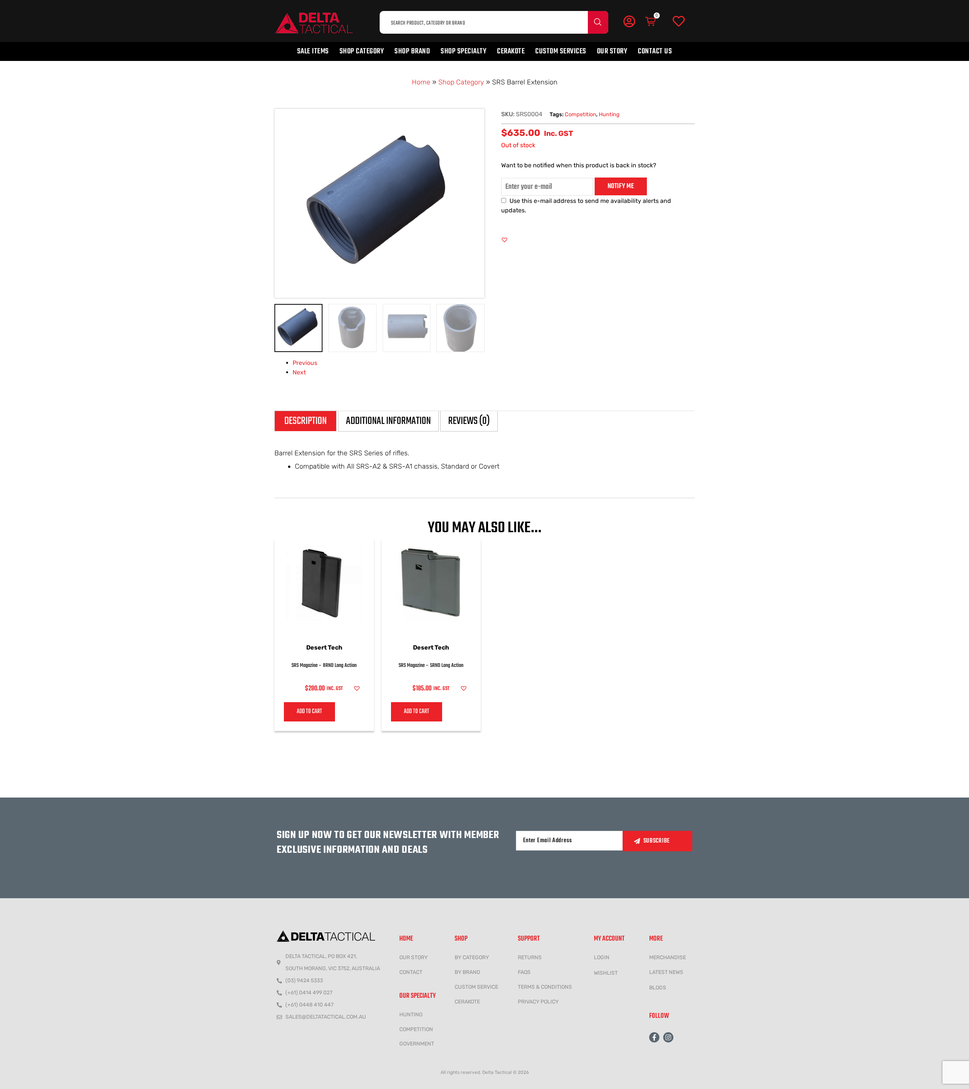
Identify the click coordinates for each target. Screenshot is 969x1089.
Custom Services (560, 51)
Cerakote (511, 51)
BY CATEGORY (472, 957)
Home (421, 82)
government (416, 1044)
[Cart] (651, 21)
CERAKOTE (467, 1002)
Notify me (621, 186)
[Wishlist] (679, 21)
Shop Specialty (463, 51)
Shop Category (362, 51)
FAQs (524, 972)
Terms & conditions (545, 987)
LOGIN (601, 957)
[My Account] (629, 21)
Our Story (612, 51)
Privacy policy (538, 1002)
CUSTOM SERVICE (476, 987)
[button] (504, 239)
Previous (305, 362)
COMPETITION (416, 1029)
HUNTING (411, 1014)
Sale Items (313, 51)
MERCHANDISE (667, 957)
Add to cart (309, 712)
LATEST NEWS (666, 972)
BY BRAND (467, 972)
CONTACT (410, 972)
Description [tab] (305, 421)
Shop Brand (412, 51)
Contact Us (655, 51)
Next (299, 372)
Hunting (609, 114)
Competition (580, 114)
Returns (530, 957)
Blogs (657, 988)
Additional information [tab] (388, 421)
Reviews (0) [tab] (469, 421)
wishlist (606, 973)
